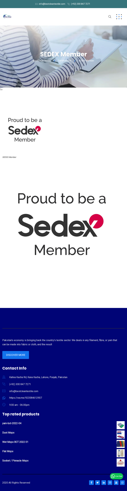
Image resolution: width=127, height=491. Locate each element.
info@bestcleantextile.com (52, 4)
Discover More (15, 355)
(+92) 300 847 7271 (80, 4)
